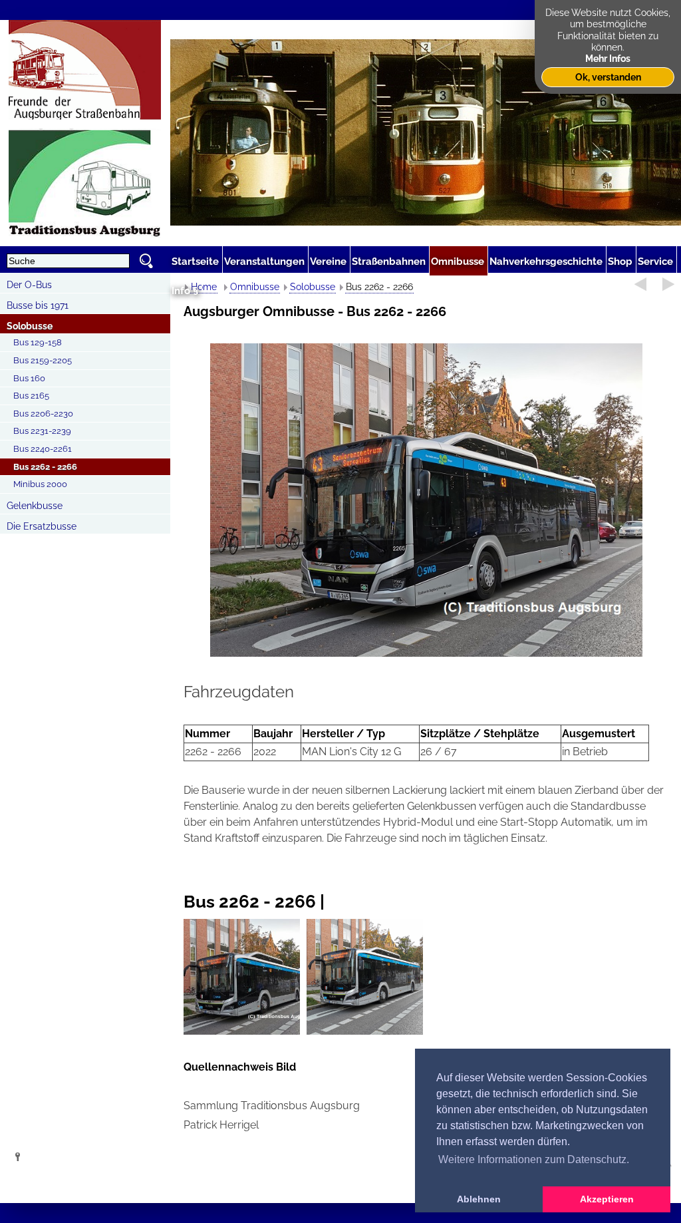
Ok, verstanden (608, 77)
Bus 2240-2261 (42, 449)
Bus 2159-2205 (42, 360)
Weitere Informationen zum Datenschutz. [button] (533, 1159)
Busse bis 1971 (37, 305)
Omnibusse (254, 286)
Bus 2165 (31, 396)
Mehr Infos (607, 58)
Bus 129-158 (37, 342)
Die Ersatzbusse (41, 526)
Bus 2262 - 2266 (45, 467)
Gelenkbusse (35, 505)
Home (204, 286)
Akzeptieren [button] (607, 1199)
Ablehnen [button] (479, 1199)
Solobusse (30, 326)
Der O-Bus (29, 284)
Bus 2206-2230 (43, 414)
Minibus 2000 (40, 484)
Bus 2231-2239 (42, 431)
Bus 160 (29, 378)
